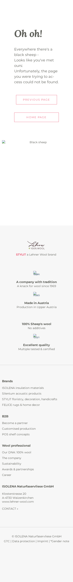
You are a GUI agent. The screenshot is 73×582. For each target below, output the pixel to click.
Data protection (23, 541)
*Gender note (59, 541)
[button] (36, 99)
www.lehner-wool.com (18, 501)
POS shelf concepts (16, 434)
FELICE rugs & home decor (21, 405)
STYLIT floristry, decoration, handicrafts (29, 399)
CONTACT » (10, 508)
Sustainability (11, 463)
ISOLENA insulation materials (23, 388)
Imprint (42, 541)
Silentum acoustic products (21, 393)
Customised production (19, 428)
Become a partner (15, 423)
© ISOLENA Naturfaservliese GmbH (36, 536)
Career (6, 475)
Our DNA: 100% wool (16, 452)
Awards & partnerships (18, 469)
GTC (7, 541)
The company (11, 458)
